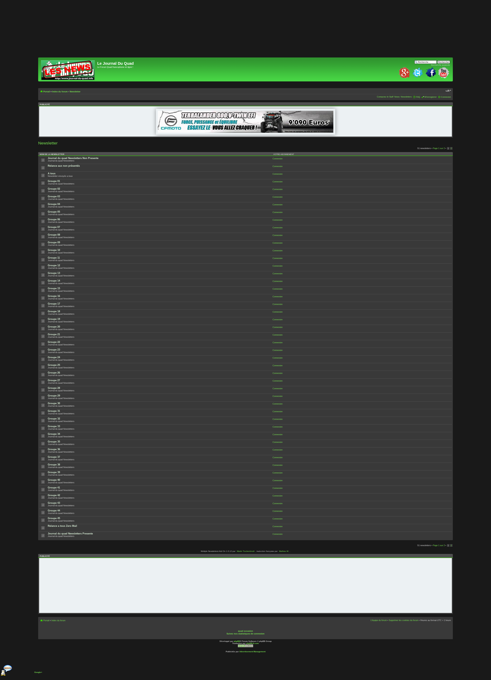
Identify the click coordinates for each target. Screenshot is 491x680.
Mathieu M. (284, 551)
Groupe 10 (54, 250)
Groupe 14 (54, 280)
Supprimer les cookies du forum (403, 620)
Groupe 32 (54, 418)
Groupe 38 (54, 464)
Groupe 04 (54, 204)
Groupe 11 (54, 257)
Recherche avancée (440, 65)
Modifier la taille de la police (448, 91)
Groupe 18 (54, 311)
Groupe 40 (54, 479)
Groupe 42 (54, 495)
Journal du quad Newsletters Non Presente (73, 158)
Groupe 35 (54, 441)
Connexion (446, 97)
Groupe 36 (54, 449)
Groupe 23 (54, 349)
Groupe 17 (54, 303)
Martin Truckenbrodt (246, 551)
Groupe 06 (54, 219)
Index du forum (60, 91)
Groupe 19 (54, 319)
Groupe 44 (54, 510)
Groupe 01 (54, 181)
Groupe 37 (54, 457)
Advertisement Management (252, 652)
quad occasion (245, 631)
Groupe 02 (54, 188)
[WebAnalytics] (252, 628)
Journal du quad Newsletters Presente (70, 533)
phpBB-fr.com (252, 643)
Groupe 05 (54, 211)
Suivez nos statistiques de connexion (245, 633)
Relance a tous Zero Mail (62, 525)
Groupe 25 (54, 365)
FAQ (418, 97)
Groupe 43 (54, 502)
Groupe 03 (54, 196)
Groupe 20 (54, 326)
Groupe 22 (54, 342)
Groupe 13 (54, 273)
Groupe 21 (54, 334)
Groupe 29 (54, 395)
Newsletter (75, 91)
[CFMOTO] (245, 132)
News (397, 97)
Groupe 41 (54, 487)
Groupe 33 (54, 426)
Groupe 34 (54, 434)
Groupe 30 (54, 403)
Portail (46, 91)
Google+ (38, 672)
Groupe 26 (54, 372)
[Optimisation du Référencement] (245, 647)
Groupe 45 (54, 518)
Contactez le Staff (385, 97)
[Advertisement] (153, 30)
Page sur (439, 148)
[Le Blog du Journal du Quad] (68, 69)
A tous (51, 173)
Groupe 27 (54, 380)
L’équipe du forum (379, 620)
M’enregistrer (430, 97)
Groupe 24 (54, 357)
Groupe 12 (54, 265)
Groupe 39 (54, 472)
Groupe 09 (54, 242)
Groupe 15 (54, 288)
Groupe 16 (54, 296)
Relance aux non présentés (64, 165)
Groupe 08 (54, 234)
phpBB (237, 641)
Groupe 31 (54, 411)
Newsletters (406, 97)
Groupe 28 (54, 388)
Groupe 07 (54, 227)
